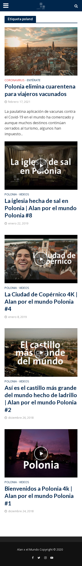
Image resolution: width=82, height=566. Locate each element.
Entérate (34, 80)
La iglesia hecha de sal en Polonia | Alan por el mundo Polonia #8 (41, 208)
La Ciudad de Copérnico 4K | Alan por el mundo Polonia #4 (41, 301)
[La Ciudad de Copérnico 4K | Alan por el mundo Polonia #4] (41, 258)
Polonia (11, 194)
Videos (24, 194)
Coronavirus (15, 80)
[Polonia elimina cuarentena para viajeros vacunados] (41, 50)
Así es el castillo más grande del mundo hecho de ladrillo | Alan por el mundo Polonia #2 (41, 398)
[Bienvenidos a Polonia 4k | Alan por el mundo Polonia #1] (41, 452)
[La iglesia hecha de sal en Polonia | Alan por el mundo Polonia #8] (41, 165)
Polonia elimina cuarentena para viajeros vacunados (40, 90)
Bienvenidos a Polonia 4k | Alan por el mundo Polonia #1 (39, 496)
